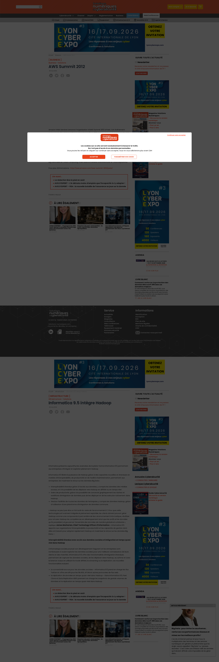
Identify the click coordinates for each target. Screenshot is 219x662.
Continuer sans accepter (176, 135)
